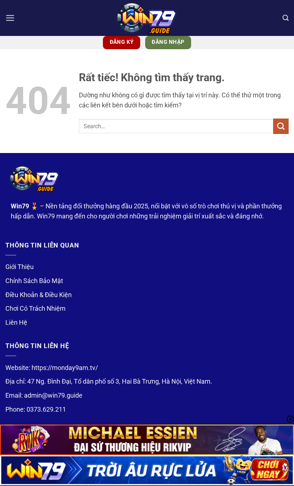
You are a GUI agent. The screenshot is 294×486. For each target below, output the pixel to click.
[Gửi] (281, 126)
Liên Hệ (16, 322)
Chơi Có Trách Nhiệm (35, 308)
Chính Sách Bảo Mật (34, 280)
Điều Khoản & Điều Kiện (38, 294)
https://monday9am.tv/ (65, 367)
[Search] (286, 18)
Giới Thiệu (19, 266)
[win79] (147, 18)
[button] (10, 18)
